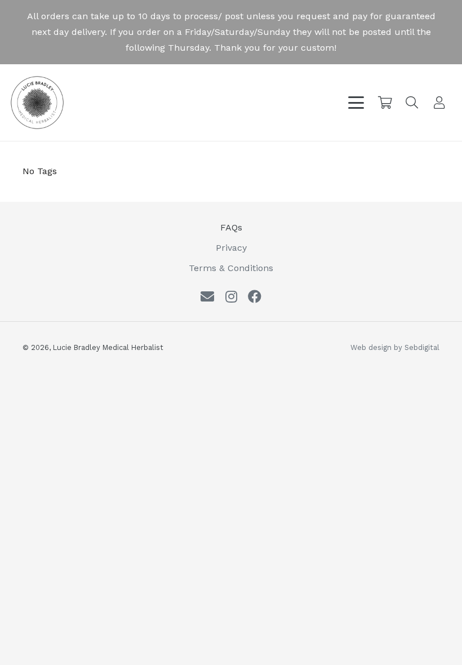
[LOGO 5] (37, 102)
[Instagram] (231, 296)
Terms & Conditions (231, 268)
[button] (356, 102)
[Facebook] (254, 296)
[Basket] (384, 102)
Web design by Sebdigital (394, 347)
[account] (439, 102)
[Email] (207, 296)
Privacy (231, 247)
